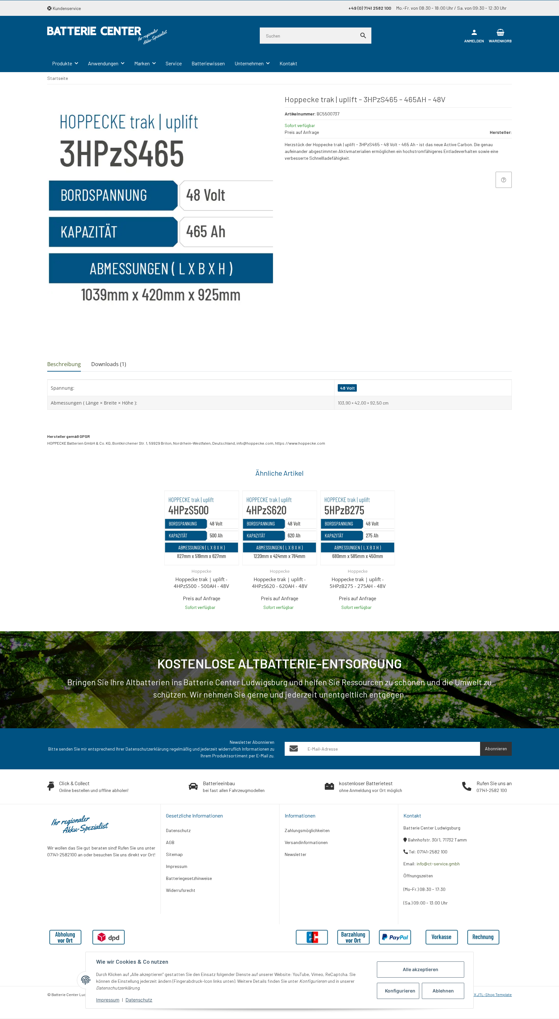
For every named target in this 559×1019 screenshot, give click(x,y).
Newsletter (295, 854)
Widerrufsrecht (180, 890)
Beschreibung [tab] (64, 364)
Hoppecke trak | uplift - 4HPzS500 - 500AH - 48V (201, 582)
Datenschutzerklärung (147, 749)
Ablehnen (443, 990)
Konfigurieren (400, 990)
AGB (170, 842)
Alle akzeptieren (420, 969)
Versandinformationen (306, 842)
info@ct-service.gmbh (438, 863)
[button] (66, 8)
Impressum (107, 1000)
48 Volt (347, 388)
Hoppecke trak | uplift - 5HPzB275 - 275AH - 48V (358, 582)
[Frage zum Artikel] (504, 180)
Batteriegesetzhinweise (189, 878)
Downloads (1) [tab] (108, 364)
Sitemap (174, 854)
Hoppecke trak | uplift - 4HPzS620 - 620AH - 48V (279, 582)
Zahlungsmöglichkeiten (307, 830)
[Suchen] (363, 35)
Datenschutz (139, 1000)
